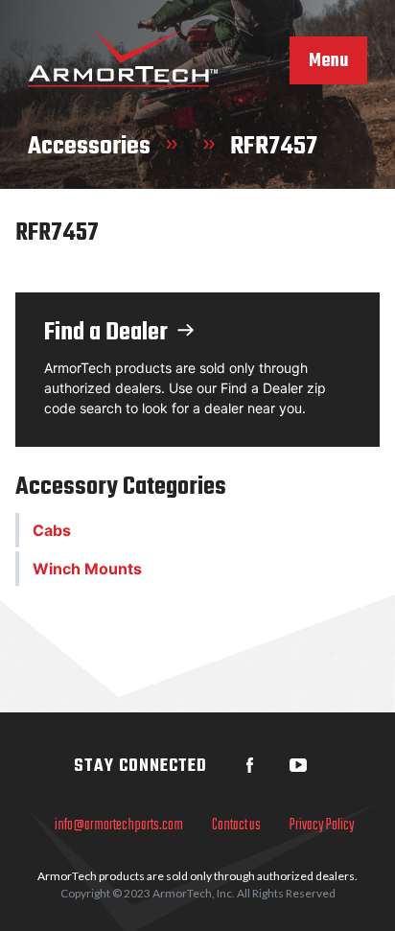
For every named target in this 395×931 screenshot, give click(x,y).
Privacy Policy (322, 825)
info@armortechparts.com (119, 825)
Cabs (52, 530)
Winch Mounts (87, 568)
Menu (328, 61)
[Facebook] (250, 765)
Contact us (236, 825)
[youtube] (298, 765)
